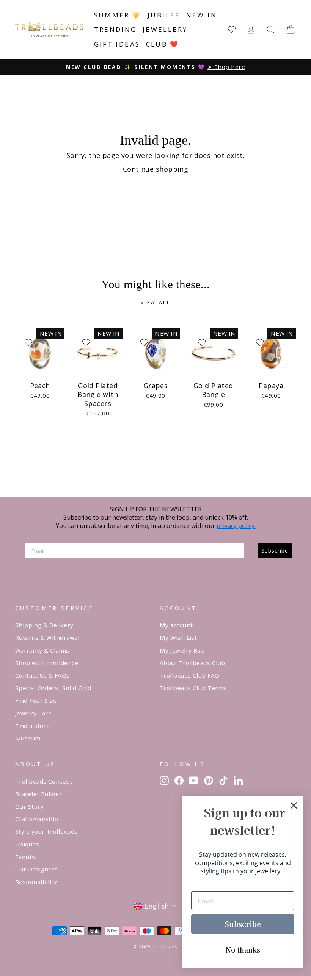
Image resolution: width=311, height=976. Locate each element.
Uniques (27, 844)
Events (25, 856)
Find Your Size (36, 700)
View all (156, 302)
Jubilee (164, 15)
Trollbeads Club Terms (193, 688)
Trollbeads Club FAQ (190, 675)
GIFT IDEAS (117, 44)
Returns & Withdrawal (47, 637)
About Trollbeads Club (192, 663)
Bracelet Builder (38, 794)
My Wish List (178, 637)
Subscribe (274, 550)
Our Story (29, 806)
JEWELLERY (165, 29)
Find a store (32, 725)
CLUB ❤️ (162, 44)
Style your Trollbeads (46, 831)
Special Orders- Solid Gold (53, 688)
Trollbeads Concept (43, 781)
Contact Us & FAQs (42, 675)
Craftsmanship (36, 819)
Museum (28, 738)
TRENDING (115, 29)
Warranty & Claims (42, 650)
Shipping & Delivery (44, 625)
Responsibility (36, 881)
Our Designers (36, 869)
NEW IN (201, 15)
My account (176, 625)
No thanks (243, 949)
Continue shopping (155, 168)
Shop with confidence (46, 663)
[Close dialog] (293, 805)
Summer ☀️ (118, 15)
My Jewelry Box (182, 650)
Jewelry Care (33, 713)
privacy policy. (236, 526)
